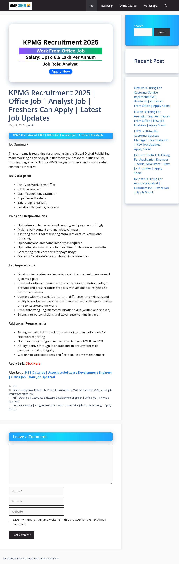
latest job (106, 390)
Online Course (128, 5)
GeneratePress (49, 558)
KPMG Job (40, 390)
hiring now (27, 390)
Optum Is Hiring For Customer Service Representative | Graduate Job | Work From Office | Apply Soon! (152, 97)
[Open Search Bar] (165, 5)
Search (138, 26)
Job (92, 5)
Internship (107, 5)
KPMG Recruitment (58, 390)
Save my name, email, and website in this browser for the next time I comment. (59, 522)
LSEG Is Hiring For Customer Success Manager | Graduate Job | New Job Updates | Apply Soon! (151, 140)
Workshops (150, 5)
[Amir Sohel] (20, 5)
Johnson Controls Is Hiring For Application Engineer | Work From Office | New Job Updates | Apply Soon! (152, 164)
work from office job (21, 394)
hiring (16, 390)
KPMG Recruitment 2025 (85, 390)
